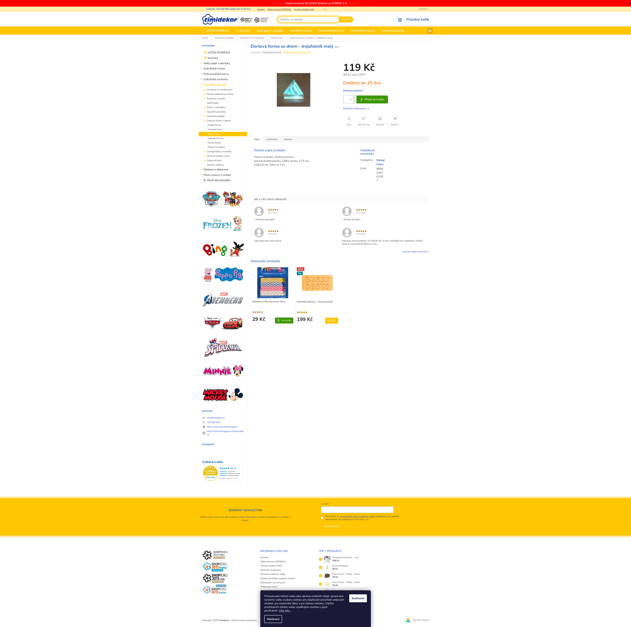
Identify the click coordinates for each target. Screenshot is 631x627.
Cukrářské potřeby (215, 85)
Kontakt (261, 9)
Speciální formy (216, 138)
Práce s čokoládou (216, 107)
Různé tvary (214, 133)
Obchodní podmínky (270, 570)
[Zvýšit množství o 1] (354, 97)
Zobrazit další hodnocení (415, 251)
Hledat (346, 19)
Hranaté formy (215, 129)
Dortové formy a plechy (219, 120)
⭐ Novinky (211, 58)
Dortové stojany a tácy (218, 156)
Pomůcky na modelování (219, 89)
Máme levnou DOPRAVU (279, 9)
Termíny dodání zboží (304, 9)
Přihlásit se (331, 526)
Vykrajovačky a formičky (219, 151)
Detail (332, 320)
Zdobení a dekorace (216, 169)
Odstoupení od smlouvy (272, 582)
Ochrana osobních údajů (272, 574)
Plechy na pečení (216, 147)
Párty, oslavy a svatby (217, 175)
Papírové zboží (214, 160)
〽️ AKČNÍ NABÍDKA (217, 52)
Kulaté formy (214, 125)
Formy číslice (214, 142)
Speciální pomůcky (216, 111)
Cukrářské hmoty (214, 68)
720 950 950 (213, 422)
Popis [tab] (257, 139)
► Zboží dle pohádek (217, 180)
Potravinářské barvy (216, 74)
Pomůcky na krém (216, 98)
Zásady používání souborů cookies (277, 578)
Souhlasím (358, 598)
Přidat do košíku (374, 99)
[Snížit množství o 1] (354, 101)
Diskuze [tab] (288, 139)
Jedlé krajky (213, 102)
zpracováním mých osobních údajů (357, 516)
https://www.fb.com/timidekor (222, 426)
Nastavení (273, 619)
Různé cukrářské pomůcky (220, 94)
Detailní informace (354, 108)
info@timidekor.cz (216, 417)
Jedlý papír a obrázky (217, 63)
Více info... (285, 610)
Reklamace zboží (268, 586)
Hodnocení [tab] (271, 139)
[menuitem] (215, 30)
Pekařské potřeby (216, 116)
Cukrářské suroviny (216, 79)
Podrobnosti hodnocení (297, 52)
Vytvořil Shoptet (420, 620)
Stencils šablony (215, 164)
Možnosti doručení (353, 90)
